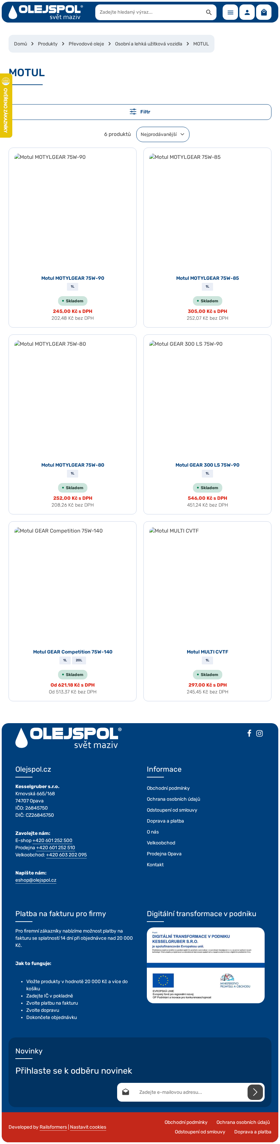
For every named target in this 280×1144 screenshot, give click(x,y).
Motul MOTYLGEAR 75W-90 (72, 278)
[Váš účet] (247, 12)
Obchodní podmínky (168, 788)
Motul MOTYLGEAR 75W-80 (72, 465)
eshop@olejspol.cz (35, 880)
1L (72, 287)
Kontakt (155, 865)
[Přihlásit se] (255, 1092)
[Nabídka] (230, 12)
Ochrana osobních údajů (173, 799)
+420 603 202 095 (66, 855)
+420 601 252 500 (52, 840)
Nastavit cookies (88, 1127)
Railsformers (53, 1127)
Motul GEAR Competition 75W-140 (72, 652)
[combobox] (148, 12)
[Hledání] (209, 12)
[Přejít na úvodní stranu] (46, 12)
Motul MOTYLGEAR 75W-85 (207, 278)
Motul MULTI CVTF (207, 652)
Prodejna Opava (164, 854)
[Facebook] (249, 734)
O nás (153, 832)
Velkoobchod (161, 843)
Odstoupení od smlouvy (172, 810)
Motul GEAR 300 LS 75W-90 (207, 465)
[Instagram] (259, 734)
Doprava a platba (165, 821)
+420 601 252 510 (55, 848)
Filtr (144, 112)
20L (79, 660)
